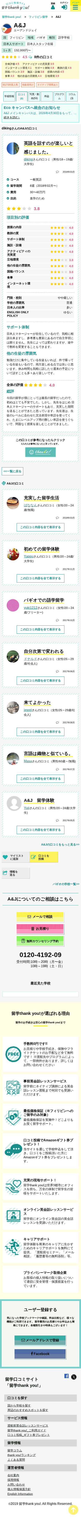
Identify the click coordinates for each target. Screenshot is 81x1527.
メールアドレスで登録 (42, 1340)
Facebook (41, 1354)
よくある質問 (16, 1459)
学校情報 (9, 96)
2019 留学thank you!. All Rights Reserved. (41, 1503)
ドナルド (30, 659)
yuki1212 (30, 607)
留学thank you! (11, 16)
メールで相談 (43, 916)
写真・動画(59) (34, 96)
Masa (28, 761)
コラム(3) (72, 96)
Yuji (26, 808)
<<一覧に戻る (12, 471)
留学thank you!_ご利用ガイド (26, 1430)
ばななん (30, 505)
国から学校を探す (19, 1405)
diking (6, 128)
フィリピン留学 (38, 16)
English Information (20, 1494)
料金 (46, 96)
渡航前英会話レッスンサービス (27, 1425)
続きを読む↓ (12, 117)
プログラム (59, 96)
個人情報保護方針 (19, 1489)
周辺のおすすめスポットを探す (27, 1410)
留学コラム (14, 1450)
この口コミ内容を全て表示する (40, 527)
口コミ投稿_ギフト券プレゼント (28, 1435)
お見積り (42, 928)
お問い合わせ (16, 1484)
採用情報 (13, 1479)
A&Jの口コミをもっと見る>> (60, 844)
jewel (28, 710)
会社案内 (13, 1475)
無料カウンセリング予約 (43, 941)
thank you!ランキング (21, 1455)
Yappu (28, 556)
